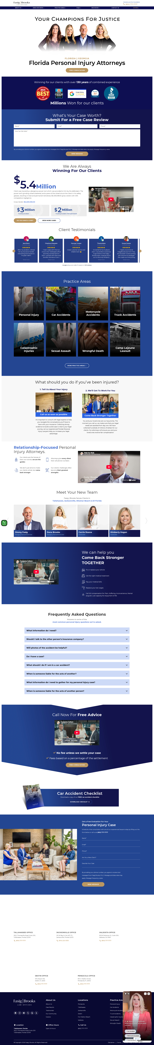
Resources (95, 7)
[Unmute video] (125, 993)
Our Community (51, 1013)
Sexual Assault (114, 1020)
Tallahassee (81, 1007)
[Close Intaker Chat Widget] (148, 993)
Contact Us (115, 7)
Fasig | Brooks (29, 1042)
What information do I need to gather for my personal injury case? (61, 682)
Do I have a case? (35, 656)
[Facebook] (15, 1013)
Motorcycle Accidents (117, 1010)
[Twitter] (28, 1013)
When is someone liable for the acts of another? (51, 674)
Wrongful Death (115, 1023)
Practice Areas (60, 7)
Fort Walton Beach (84, 1017)
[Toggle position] (145, 993)
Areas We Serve (38, 7)
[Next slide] (146, 521)
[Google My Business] (32, 1013)
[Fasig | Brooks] (25, 3)
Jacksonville (82, 1010)
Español (136, 7)
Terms (119, 1042)
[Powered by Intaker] (140, 1041)
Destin (80, 1013)
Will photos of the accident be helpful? (46, 648)
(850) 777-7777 (131, 3)
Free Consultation (77, 70)
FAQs (78, 7)
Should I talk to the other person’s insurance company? (55, 639)
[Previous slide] (8, 521)
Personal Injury (115, 1004)
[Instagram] (19, 1013)
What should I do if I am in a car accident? (48, 665)
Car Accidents (114, 1007)
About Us (18, 7)
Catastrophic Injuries (116, 1017)
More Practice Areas (76, 365)
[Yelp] (36, 1013)
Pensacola (81, 1004)
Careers (48, 1017)
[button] (140, 251)
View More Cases (49, 220)
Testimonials (50, 1010)
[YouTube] (24, 1013)
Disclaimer (111, 1042)
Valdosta (80, 1020)
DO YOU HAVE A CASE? (25, 220)
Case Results (50, 1007)
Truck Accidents (115, 1013)
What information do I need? (41, 630)
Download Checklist (79, 802)
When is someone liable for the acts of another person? (55, 691)
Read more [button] (27, 259)
